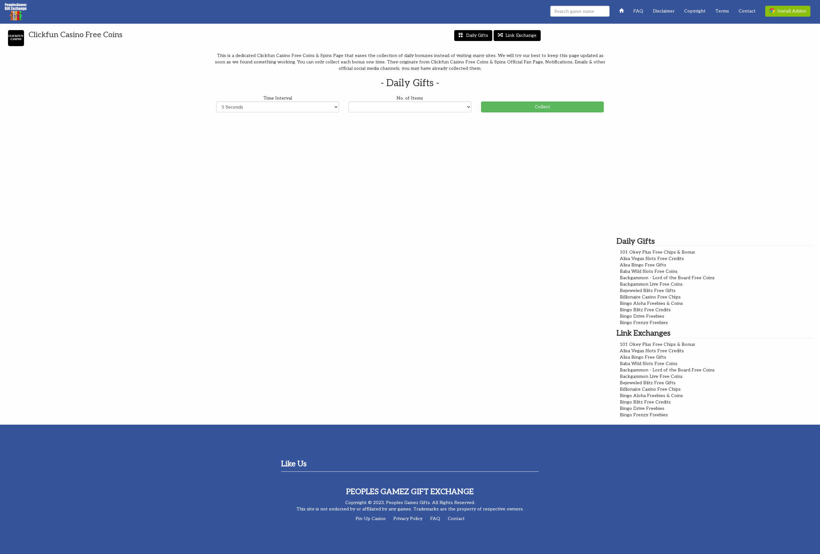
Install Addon (790, 11)
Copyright (695, 11)
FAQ (638, 11)
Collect (542, 107)
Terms (722, 11)
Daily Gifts (477, 35)
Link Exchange (521, 35)
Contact (747, 11)
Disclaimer (664, 11)
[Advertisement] (410, 163)
